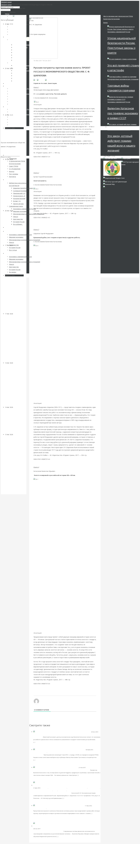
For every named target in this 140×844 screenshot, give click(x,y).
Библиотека (44, 788)
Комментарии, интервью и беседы (43, 734)
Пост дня (37, 63)
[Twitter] (48, 80)
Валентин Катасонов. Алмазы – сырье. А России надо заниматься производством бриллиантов (15, 386)
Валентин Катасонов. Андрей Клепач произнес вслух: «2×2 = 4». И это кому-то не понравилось (15, 138)
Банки (15, 434)
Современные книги (94, 788)
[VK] (35, 80)
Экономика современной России (77, 788)
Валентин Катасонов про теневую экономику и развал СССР (122, 113)
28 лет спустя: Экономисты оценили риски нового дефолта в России (15, 229)
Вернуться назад (35, 16)
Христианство (51, 752)
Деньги (55, 790)
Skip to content (6, 151)
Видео (105, 23)
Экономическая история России (42, 790)
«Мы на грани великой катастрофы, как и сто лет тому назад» (68, 770)
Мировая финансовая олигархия (118, 130)
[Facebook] (41, 80)
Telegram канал (6, 2)
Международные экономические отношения (122, 79)
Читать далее (40, 742)
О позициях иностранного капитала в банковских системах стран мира (75, 808)
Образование (62, 790)
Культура (16, 407)
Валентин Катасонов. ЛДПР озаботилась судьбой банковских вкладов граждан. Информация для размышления (14, 465)
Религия (69, 790)
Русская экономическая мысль (57, 788)
